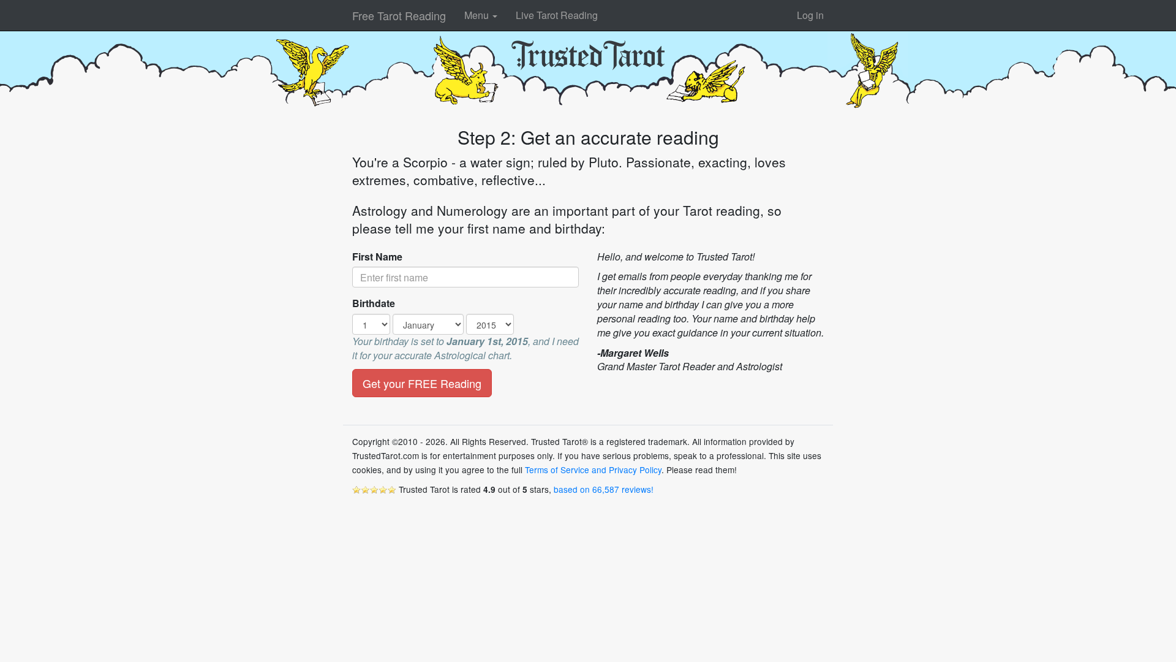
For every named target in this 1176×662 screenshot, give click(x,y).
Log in (810, 15)
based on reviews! (604, 489)
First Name (377, 257)
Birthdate (373, 303)
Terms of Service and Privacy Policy (593, 469)
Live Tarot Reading (557, 15)
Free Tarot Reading (399, 15)
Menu (477, 15)
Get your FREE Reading (422, 383)
